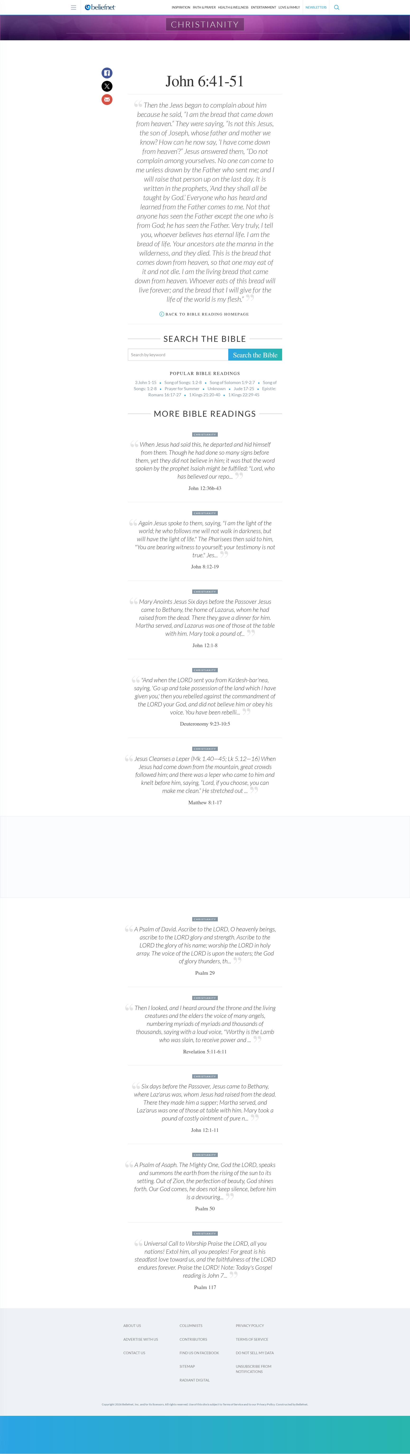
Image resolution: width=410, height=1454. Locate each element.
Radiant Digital (195, 1380)
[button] (336, 7)
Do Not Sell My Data (255, 1353)
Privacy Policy (250, 1325)
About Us (132, 1325)
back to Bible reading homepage (207, 313)
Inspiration (181, 7)
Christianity (205, 24)
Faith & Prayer (204, 7)
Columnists (191, 1325)
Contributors (193, 1339)
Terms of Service (252, 1339)
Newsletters (316, 7)
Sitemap (187, 1366)
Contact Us (134, 1353)
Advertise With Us (140, 1339)
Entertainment (263, 7)
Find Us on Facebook (199, 1353)
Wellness (233, 7)
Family (289, 7)
